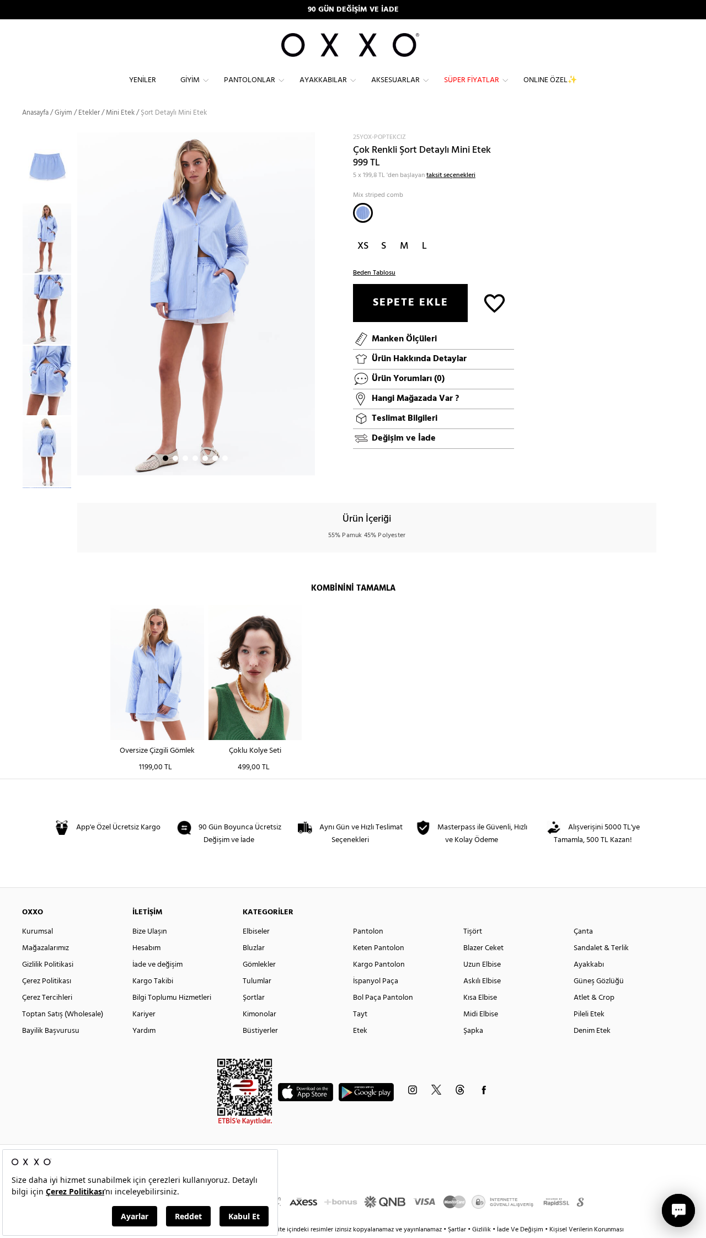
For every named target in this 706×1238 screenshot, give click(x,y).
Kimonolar (259, 1014)
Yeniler (142, 80)
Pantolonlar (249, 80)
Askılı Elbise (482, 981)
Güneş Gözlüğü (599, 981)
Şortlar (254, 998)
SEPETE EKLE (410, 303)
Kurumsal (37, 931)
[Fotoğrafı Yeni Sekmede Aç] (308, 139)
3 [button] (185, 458)
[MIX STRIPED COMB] (363, 213)
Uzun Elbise (482, 964)
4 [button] (195, 458)
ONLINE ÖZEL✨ (550, 80)
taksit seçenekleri (450, 175)
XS (362, 246)
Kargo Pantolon (379, 964)
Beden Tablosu (374, 272)
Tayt (360, 1014)
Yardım (144, 1031)
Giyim (190, 80)
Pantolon (368, 931)
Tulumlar (257, 981)
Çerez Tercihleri (47, 998)
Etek (360, 1031)
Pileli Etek (589, 1014)
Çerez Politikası (46, 981)
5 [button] (205, 458)
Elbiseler (256, 931)
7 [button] (225, 458)
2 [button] (175, 458)
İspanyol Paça (375, 981)
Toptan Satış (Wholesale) (62, 1014)
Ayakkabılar (323, 80)
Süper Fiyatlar (471, 80)
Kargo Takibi (152, 981)
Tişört (472, 931)
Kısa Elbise (480, 998)
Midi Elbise (480, 1014)
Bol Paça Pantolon (383, 998)
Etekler (89, 113)
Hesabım (146, 948)
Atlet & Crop (594, 998)
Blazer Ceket (483, 948)
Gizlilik (482, 1229)
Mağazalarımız (45, 948)
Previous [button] (13, 309)
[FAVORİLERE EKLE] (494, 302)
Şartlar (458, 1229)
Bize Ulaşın (149, 931)
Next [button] (82, 303)
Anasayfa (35, 113)
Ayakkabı (589, 964)
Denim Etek (592, 1031)
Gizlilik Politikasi (47, 964)
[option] (49, 238)
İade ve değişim (157, 964)
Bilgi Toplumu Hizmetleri (171, 998)
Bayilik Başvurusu (50, 1031)
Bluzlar (254, 948)
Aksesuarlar (395, 80)
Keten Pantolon (378, 948)
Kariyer (144, 1014)
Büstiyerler (260, 1031)
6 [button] (215, 458)
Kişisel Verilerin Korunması (586, 1229)
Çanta (583, 931)
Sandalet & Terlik (601, 948)
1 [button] (165, 458)
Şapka (473, 1031)
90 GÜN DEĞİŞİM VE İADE (353, 9)
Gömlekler (259, 964)
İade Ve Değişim (520, 1229)
